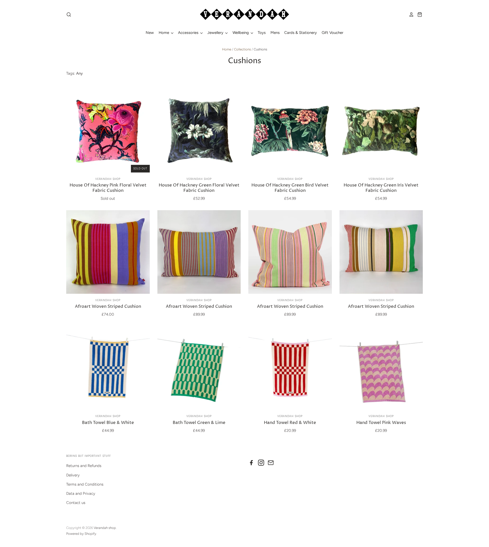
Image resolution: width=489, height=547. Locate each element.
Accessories (188, 32)
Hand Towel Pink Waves (381, 423)
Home (164, 32)
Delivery (73, 475)
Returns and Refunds (83, 465)
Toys (262, 32)
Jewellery (215, 32)
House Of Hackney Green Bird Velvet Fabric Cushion (290, 187)
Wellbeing (241, 32)
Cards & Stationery (300, 32)
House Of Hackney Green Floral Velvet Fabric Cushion (199, 187)
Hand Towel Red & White (290, 423)
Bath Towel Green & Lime (199, 423)
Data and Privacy (80, 493)
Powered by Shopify (81, 534)
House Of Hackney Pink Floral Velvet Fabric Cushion (108, 187)
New (150, 32)
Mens (275, 32)
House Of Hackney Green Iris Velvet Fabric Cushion (381, 187)
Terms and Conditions (84, 484)
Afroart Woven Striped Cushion (108, 307)
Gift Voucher (332, 32)
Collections (242, 49)
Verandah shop (107, 179)
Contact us (75, 502)
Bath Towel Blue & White (108, 423)
